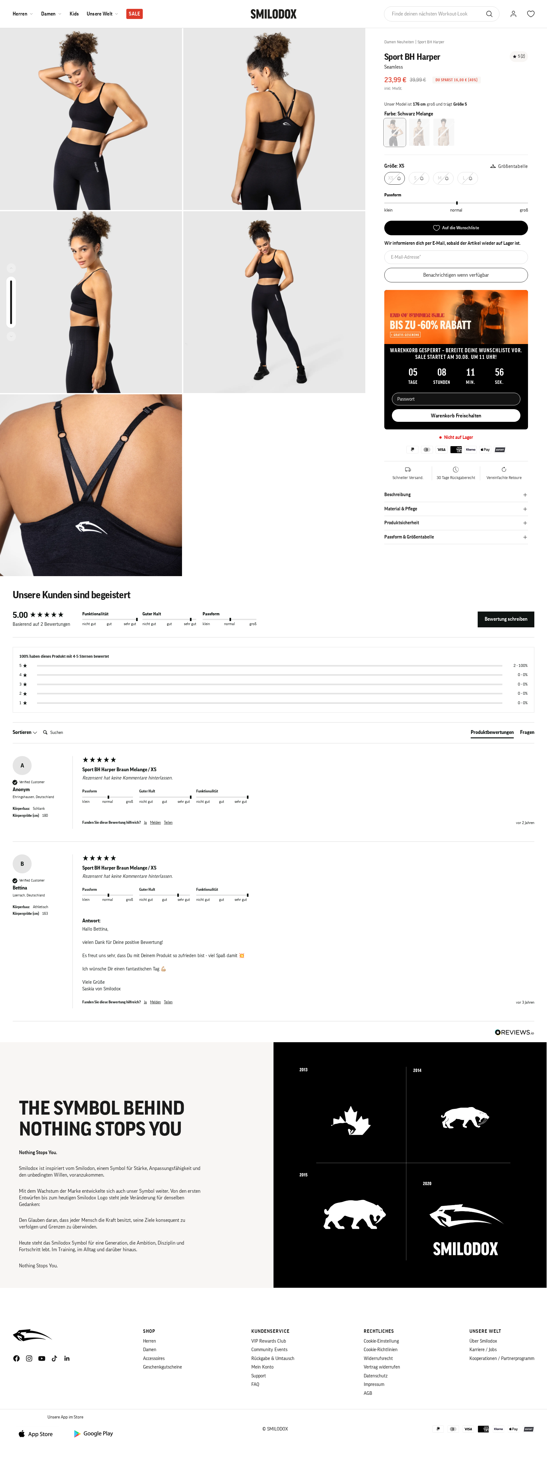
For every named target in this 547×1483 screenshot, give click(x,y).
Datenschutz (375, 1376)
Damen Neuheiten (399, 42)
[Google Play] (93, 1433)
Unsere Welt (100, 14)
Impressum (374, 1384)
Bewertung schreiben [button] (506, 619)
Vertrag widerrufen (382, 1367)
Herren (20, 14)
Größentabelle (513, 166)
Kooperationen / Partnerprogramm (501, 1358)
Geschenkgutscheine (162, 1367)
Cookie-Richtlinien (381, 1349)
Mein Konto (262, 1367)
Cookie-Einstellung (381, 1341)
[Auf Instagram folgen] (29, 1358)
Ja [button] (145, 822)
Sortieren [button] (22, 732)
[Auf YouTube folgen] (42, 1358)
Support (258, 1376)
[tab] (492, 733)
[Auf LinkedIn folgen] (67, 1358)
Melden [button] (155, 822)
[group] (46, 615)
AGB (368, 1393)
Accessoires (154, 1358)
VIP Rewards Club (268, 1341)
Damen (48, 14)
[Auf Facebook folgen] (16, 1358)
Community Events (269, 1349)
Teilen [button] (168, 822)
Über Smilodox (483, 1341)
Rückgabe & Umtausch (272, 1358)
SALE (134, 13)
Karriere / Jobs (483, 1349)
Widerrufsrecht (378, 1358)
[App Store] (38, 1433)
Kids (74, 13)
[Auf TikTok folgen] (54, 1358)
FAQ (255, 1384)
